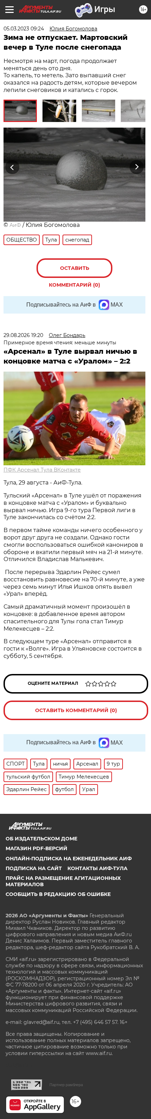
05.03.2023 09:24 (24, 29)
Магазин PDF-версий (36, 848)
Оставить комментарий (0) (74, 271)
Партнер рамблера (66, 1085)
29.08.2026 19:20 (23, 335)
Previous (11, 167)
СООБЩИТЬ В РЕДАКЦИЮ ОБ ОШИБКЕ (58, 894)
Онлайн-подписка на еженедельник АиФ (69, 858)
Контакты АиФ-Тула (97, 868)
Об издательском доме (41, 838)
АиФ (15, 225)
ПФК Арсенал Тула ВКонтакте (42, 470)
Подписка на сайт (34, 868)
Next (137, 167)
